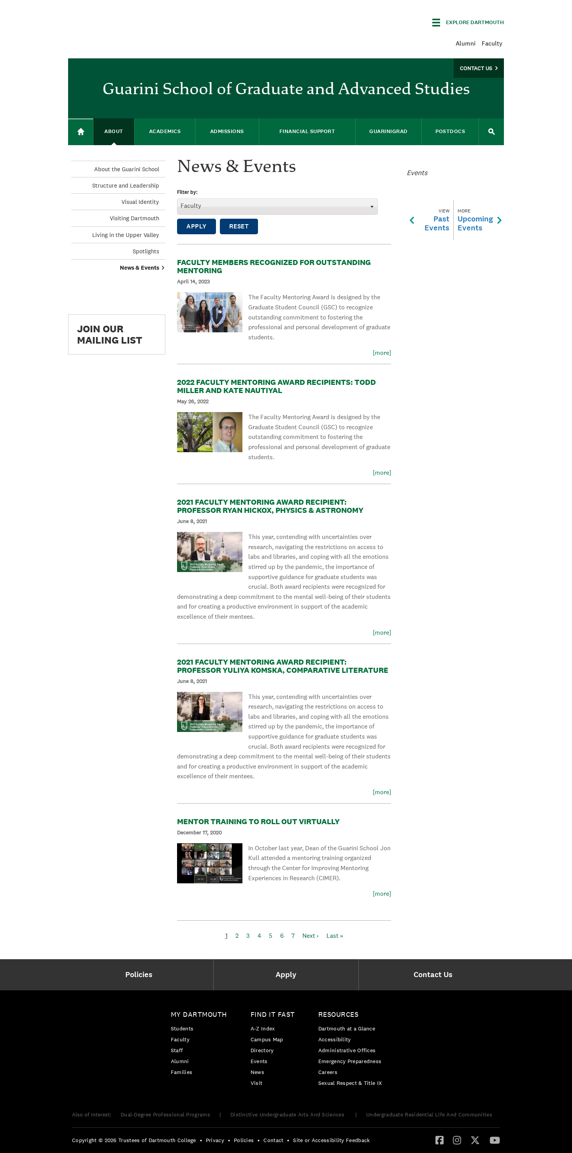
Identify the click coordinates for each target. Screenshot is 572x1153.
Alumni (465, 43)
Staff (177, 1050)
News (257, 1072)
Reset (239, 226)
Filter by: (187, 192)
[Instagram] (457, 1139)
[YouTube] (495, 1139)
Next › (310, 936)
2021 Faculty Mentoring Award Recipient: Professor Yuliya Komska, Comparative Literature (282, 666)
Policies (244, 1140)
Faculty (492, 43)
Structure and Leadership (125, 185)
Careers (327, 1072)
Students (182, 1028)
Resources (338, 1014)
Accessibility (334, 1039)
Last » (334, 936)
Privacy (215, 1140)
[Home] (80, 131)
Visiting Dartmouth (134, 218)
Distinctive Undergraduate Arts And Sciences (288, 1114)
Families (181, 1072)
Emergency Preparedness (350, 1061)
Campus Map (267, 1039)
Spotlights (146, 251)
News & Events (139, 267)
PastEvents (437, 220)
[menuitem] (140, 974)
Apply (196, 226)
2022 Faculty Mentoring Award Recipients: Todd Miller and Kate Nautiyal (276, 386)
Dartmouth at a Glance (346, 1028)
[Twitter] (475, 1139)
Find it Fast (273, 1014)
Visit (257, 1082)
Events (259, 1061)
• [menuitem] (201, 1140)
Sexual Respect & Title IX (350, 1082)
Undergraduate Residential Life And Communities (429, 1114)
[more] (382, 353)
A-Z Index (263, 1028)
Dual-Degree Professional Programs (165, 1114)
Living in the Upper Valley (125, 235)
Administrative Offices (347, 1050)
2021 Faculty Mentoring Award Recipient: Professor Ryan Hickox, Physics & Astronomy (270, 506)
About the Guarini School (126, 169)
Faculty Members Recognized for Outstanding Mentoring (274, 266)
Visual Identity (140, 201)
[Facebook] (439, 1139)
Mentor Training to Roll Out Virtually (258, 821)
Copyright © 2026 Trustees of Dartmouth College (134, 1140)
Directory (262, 1050)
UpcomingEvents (475, 220)
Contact (273, 1140)
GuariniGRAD (388, 131)
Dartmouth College (129, 21)
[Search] (491, 132)
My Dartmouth (199, 1014)
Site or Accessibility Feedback (331, 1140)
